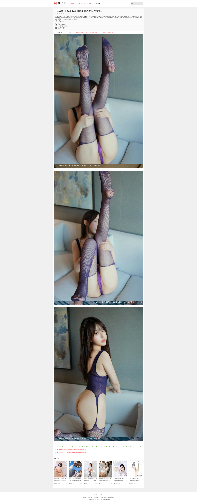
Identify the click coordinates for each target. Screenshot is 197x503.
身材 (107, 32)
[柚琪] (90, 470)
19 (116, 446)
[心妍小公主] (135, 470)
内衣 (98, 32)
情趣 (90, 32)
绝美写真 (80, 32)
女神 (104, 32)
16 (106, 446)
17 (109, 446)
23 (130, 446)
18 (113, 446)
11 (89, 446)
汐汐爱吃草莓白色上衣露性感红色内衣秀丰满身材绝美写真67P (72, 449)
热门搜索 (97, 3)
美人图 (56, 13)
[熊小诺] (105, 470)
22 (126, 446)
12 (92, 446)
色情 (87, 32)
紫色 (93, 32)
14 (99, 446)
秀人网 (60, 13)
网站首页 (73, 3)
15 (103, 446)
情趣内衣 (110, 32)
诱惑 (95, 32)
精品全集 (81, 3)
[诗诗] (75, 470)
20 (119, 446)
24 (133, 446)
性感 (77, 32)
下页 (140, 446)
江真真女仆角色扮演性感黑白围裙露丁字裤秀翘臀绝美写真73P (72, 452)
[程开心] (120, 470)
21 (123, 446)
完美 (101, 32)
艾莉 (73, 32)
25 (136, 446)
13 (96, 446)
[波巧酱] (60, 470)
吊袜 (84, 32)
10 (86, 446)
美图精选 (89, 3)
